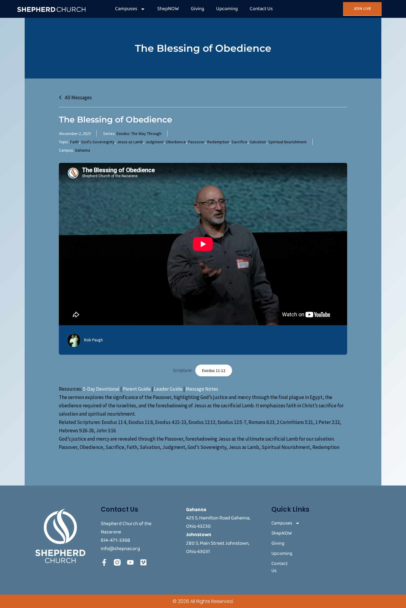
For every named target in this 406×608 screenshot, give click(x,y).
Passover (196, 141)
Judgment (154, 141)
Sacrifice (239, 141)
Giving (197, 9)
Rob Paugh (93, 340)
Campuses (126, 9)
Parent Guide (137, 389)
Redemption (218, 141)
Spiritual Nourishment (287, 141)
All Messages (78, 97)
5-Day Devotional (101, 389)
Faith (74, 141)
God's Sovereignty (97, 141)
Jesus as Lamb (130, 141)
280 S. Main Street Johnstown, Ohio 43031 (217, 547)
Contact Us (261, 9)
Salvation (258, 141)
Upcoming (227, 9)
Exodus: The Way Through (139, 133)
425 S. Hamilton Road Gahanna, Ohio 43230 (218, 522)
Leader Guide (168, 389)
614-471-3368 (115, 540)
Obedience (176, 141)
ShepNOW (168, 9)
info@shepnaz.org (120, 548)
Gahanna (82, 150)
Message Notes (202, 389)
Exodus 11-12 (213, 370)
